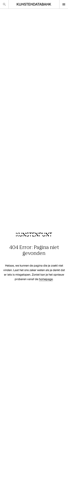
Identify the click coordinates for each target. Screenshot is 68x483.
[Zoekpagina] (4, 4)
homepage (46, 279)
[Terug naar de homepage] (34, 242)
